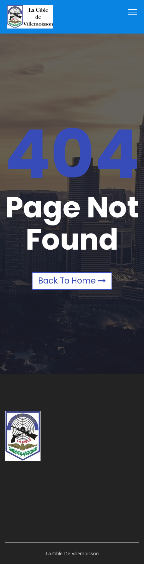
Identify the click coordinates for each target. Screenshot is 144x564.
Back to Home (68, 280)
